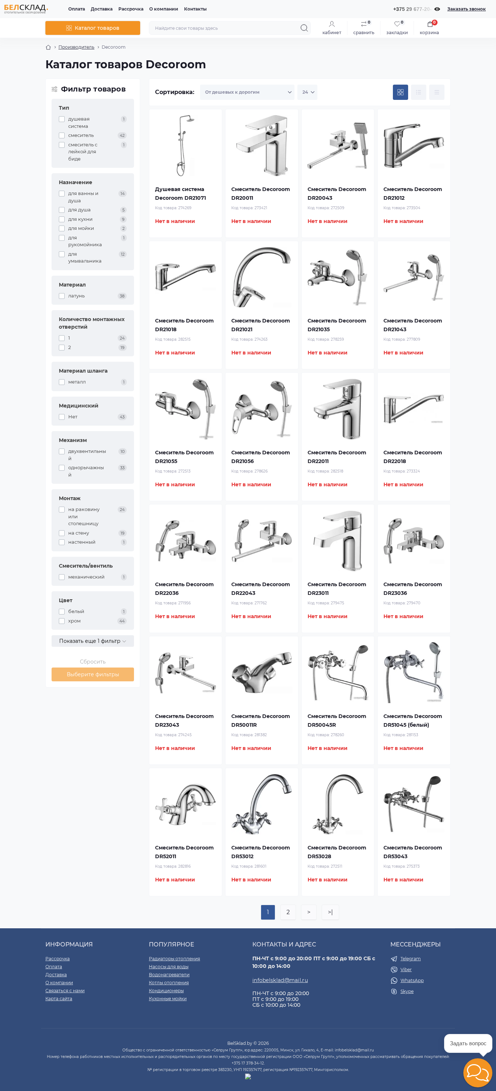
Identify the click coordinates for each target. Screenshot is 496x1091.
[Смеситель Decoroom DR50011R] (261, 672)
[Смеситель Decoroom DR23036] (413, 540)
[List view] (418, 92)
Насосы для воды (168, 966)
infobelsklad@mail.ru (280, 980)
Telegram (411, 958)
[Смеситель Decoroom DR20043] (338, 145)
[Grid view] (400, 92)
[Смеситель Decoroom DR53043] (413, 804)
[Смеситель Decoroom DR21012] (413, 145)
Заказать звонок (466, 9)
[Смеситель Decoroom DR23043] (185, 672)
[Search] (304, 28)
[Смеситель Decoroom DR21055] (185, 408)
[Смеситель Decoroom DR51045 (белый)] (413, 672)
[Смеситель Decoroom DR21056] (261, 408)
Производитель (76, 47)
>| (330, 912)
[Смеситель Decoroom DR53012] (261, 804)
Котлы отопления (169, 982)
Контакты (195, 9)
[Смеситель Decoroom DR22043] (261, 540)
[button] (477, 1072)
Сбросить (93, 661)
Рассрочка (130, 9)
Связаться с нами (65, 990)
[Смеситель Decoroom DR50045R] (338, 672)
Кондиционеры (166, 990)
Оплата (76, 9)
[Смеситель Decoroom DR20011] (261, 145)
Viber (406, 969)
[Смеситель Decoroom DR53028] (338, 804)
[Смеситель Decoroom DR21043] (413, 277)
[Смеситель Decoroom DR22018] (413, 408)
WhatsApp (412, 980)
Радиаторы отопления (174, 958)
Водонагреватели (169, 974)
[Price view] (436, 92)
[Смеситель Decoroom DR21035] (338, 277)
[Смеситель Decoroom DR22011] (338, 408)
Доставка (102, 9)
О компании (163, 9)
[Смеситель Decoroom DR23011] (338, 540)
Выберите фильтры (93, 674)
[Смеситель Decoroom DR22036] (185, 540)
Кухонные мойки (168, 998)
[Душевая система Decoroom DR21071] (185, 145)
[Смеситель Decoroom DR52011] (185, 804)
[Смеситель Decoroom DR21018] (185, 277)
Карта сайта (58, 998)
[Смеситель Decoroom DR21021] (261, 277)
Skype (407, 991)
